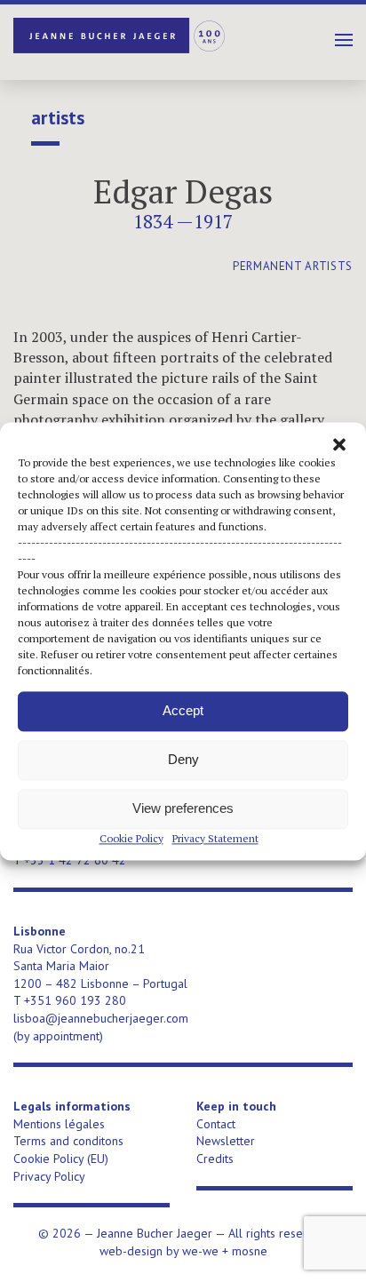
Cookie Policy (131, 838)
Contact (215, 1124)
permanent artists (293, 266)
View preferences (183, 808)
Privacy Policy (49, 1176)
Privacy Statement (215, 838)
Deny (183, 759)
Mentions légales (59, 1124)
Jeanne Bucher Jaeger (120, 35)
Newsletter (225, 1141)
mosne (249, 1251)
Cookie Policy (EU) (60, 1159)
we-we (200, 1251)
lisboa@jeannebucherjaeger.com (100, 1018)
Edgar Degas (183, 191)
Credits (215, 1159)
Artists (57, 118)
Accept (183, 710)
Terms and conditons (68, 1141)
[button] (339, 444)
